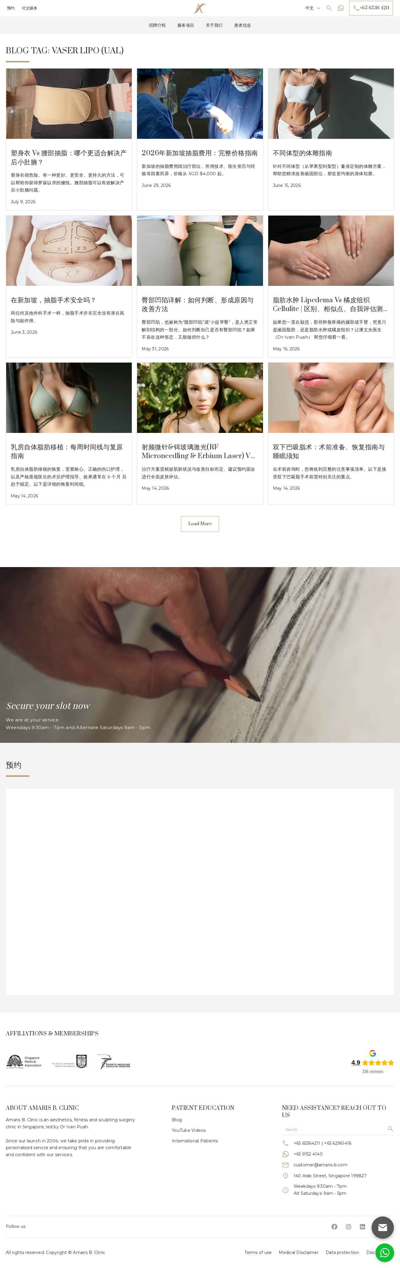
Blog (177, 1119)
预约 (11, 8)
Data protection (342, 1252)
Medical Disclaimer (299, 1252)
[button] (313, 8)
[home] (200, 8)
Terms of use (258, 1252)
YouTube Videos (189, 1130)
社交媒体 (29, 8)
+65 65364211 (307, 1143)
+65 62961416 (337, 1143)
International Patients (195, 1141)
